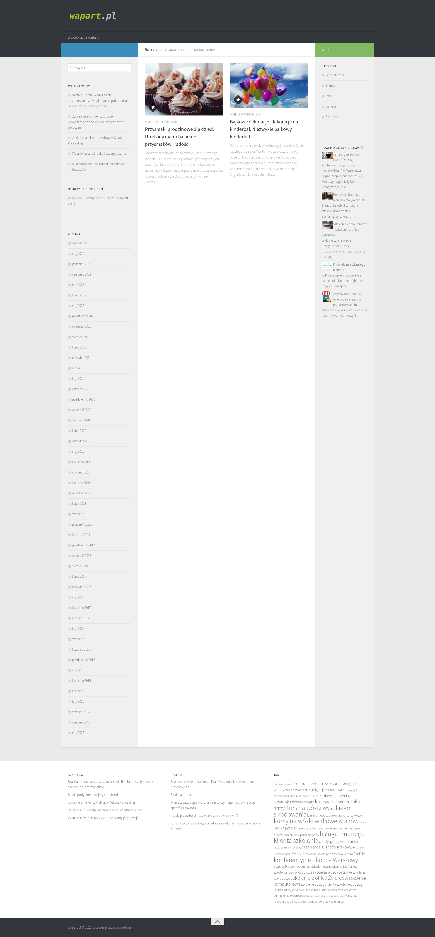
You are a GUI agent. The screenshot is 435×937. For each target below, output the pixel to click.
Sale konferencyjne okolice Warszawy (319, 856)
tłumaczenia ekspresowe (289, 896)
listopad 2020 (81, 389)
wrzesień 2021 (81, 326)
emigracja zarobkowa (326, 790)
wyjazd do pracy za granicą (326, 901)
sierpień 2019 (81, 483)
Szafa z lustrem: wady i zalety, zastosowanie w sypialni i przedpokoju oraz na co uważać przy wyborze (98, 100)
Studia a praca (181, 795)
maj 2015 (78, 732)
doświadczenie (300, 790)
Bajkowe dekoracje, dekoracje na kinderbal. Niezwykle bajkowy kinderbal (264, 129)
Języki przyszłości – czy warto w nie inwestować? (204, 815)
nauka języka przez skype (314, 828)
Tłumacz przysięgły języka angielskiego (325, 895)
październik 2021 (83, 316)
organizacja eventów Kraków (326, 847)
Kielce (315, 796)
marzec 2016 (80, 691)
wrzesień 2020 (81, 410)
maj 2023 (78, 285)
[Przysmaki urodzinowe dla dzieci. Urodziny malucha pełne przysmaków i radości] (184, 89)
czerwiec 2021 (81, 358)
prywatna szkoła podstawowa (324, 854)
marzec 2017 (80, 618)
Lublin (362, 822)
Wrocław (304, 901)
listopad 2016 (81, 649)
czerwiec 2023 (81, 274)
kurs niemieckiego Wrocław (324, 815)
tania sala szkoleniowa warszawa (335, 890)
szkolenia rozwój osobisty (292, 872)
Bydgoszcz (288, 784)
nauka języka (285, 828)
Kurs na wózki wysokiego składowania (312, 811)
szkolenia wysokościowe (331, 872)
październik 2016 (83, 660)
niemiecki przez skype (301, 835)
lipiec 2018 (79, 503)
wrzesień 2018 (81, 493)
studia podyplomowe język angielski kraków (329, 867)
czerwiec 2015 (81, 722)
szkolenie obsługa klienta (318, 884)
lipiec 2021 (79, 347)
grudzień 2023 (81, 264)
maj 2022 (78, 305)
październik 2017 (83, 545)
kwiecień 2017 (81, 607)
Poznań (300, 854)
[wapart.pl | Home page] (94, 16)
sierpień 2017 (81, 566)
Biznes (330, 85)
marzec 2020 (80, 472)
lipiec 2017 (79, 576)
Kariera (331, 106)
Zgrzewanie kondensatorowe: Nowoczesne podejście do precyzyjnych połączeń (95, 122)
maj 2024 (78, 253)
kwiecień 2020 (81, 462)
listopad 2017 (81, 535)
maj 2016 (78, 670)
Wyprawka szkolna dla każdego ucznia (99, 153)
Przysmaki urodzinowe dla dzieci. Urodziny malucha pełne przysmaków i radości (179, 136)
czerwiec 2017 (81, 587)
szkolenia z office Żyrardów (319, 878)
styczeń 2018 (80, 514)
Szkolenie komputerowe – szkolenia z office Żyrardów (344, 229)
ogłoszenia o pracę (287, 847)
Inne (148, 122)
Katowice (304, 796)
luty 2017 (78, 628)
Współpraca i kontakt (83, 37)
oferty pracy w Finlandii (338, 841)
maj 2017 (78, 597)
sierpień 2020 (81, 420)
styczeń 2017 (80, 639)
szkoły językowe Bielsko (298, 890)
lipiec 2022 (79, 295)
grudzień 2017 (81, 524)
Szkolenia (332, 117)
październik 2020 (83, 399)
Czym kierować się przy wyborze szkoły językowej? (103, 818)
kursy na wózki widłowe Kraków (316, 821)
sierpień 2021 (81, 337)
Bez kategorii (335, 75)
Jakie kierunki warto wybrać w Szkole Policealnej (101, 802)
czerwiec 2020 (81, 441)
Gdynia (346, 790)
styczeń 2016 (80, 712)
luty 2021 (78, 378)
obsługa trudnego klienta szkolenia (319, 837)
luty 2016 (78, 701)
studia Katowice (287, 866)
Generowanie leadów (346, 294)
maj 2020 (78, 451)
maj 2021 (78, 368)
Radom (348, 854)
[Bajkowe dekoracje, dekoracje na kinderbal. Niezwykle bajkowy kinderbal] (269, 85)
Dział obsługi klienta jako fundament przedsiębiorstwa (105, 810)
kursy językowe (352, 815)
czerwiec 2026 (81, 243)
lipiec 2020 (79, 430)
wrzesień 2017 (81, 555)
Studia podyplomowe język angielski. (93, 795)
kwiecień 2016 (81, 680)
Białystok (278, 784)
